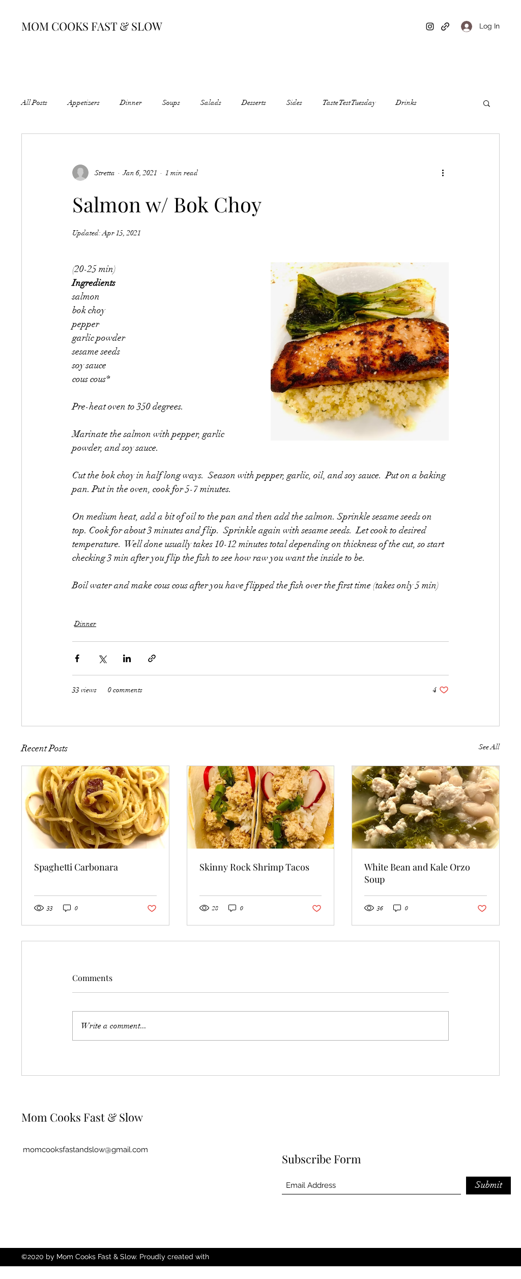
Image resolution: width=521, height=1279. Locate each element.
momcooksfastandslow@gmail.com (85, 1149)
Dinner (131, 102)
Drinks (406, 102)
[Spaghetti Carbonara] (95, 807)
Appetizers (84, 102)
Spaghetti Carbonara (76, 867)
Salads (210, 102)
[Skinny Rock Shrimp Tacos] (260, 807)
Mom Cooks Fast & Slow (82, 1117)
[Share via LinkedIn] (127, 658)
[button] (486, 103)
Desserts (254, 102)
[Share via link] (152, 658)
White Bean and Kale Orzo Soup (417, 873)
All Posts (34, 102)
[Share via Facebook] (77, 658)
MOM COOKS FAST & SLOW (91, 26)
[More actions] (443, 173)
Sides (294, 102)
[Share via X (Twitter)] (102, 658)
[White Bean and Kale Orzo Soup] (425, 807)
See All (489, 747)
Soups (171, 102)
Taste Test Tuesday (349, 102)
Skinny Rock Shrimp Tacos (254, 867)
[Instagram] (430, 26)
